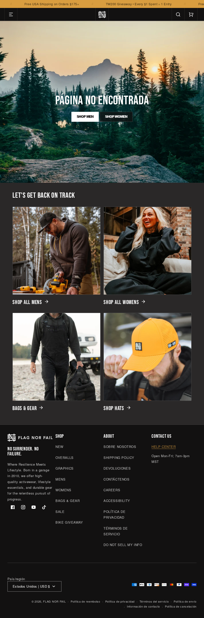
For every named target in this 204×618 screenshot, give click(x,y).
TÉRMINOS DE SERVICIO (115, 531)
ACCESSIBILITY (116, 500)
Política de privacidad (120, 601)
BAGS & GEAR (24, 408)
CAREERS (111, 490)
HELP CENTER (164, 446)
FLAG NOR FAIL (54, 601)
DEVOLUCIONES (117, 468)
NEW (59, 446)
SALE (59, 511)
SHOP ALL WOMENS (121, 302)
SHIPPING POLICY (118, 457)
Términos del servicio (154, 601)
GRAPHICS (64, 468)
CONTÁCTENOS (116, 479)
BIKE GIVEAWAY (69, 522)
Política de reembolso (85, 601)
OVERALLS (64, 457)
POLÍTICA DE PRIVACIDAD (114, 514)
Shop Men (85, 116)
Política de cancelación (181, 606)
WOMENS (63, 490)
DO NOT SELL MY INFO (122, 544)
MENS (60, 479)
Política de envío (185, 601)
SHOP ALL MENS (27, 302)
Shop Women (116, 116)
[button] (10, 14)
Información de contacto (143, 606)
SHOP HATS (113, 408)
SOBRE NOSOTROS (119, 446)
